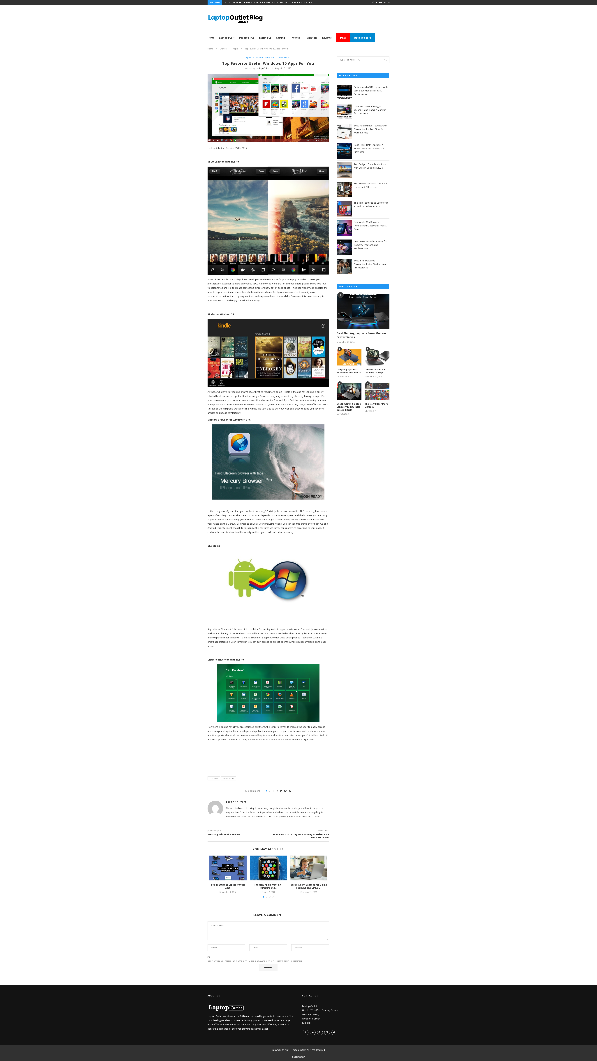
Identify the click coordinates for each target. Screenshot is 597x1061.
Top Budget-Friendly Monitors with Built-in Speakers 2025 (268, 2)
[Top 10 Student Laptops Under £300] (228, 868)
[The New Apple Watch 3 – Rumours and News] (268, 868)
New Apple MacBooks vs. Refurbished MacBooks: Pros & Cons (370, 225)
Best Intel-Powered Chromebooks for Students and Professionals (370, 264)
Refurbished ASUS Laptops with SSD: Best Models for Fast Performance (371, 90)
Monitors (312, 37)
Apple (235, 48)
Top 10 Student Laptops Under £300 (228, 886)
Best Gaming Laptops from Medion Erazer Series (361, 335)
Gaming (280, 37)
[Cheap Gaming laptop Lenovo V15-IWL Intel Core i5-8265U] (349, 391)
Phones (296, 37)
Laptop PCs (225, 37)
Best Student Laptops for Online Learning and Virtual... (309, 886)
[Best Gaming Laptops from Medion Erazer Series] (363, 311)
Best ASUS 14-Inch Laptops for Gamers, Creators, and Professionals (370, 245)
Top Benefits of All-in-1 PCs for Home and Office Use (370, 185)
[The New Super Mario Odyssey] (377, 391)
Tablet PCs (265, 37)
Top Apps (214, 778)
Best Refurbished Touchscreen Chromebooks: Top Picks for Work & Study (370, 129)
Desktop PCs (246, 37)
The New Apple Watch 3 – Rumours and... (268, 886)
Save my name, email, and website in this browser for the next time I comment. (255, 961)
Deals (343, 37)
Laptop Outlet (263, 68)
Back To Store (362, 37)
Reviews (327, 37)
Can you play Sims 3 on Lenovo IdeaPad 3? (349, 371)
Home (211, 37)
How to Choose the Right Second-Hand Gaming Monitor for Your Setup (370, 110)
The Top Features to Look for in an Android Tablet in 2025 (371, 204)
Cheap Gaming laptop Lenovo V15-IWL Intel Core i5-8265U (349, 406)
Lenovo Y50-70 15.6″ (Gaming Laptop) (375, 371)
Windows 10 (284, 57)
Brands (223, 48)
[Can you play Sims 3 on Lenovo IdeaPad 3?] (349, 357)
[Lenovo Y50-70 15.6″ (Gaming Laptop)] (377, 357)
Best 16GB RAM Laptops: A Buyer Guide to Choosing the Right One (369, 148)
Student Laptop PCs (265, 57)
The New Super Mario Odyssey (377, 405)
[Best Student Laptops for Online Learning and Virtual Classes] (308, 868)
